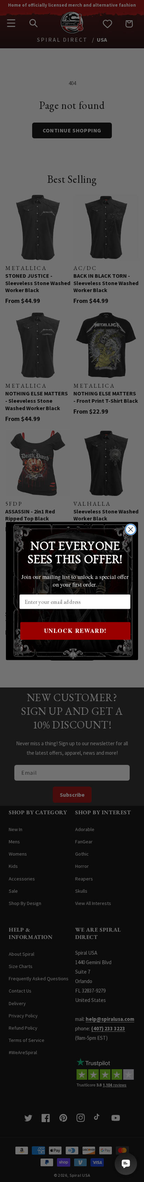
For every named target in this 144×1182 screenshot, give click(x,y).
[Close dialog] (130, 529)
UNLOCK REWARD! (75, 631)
